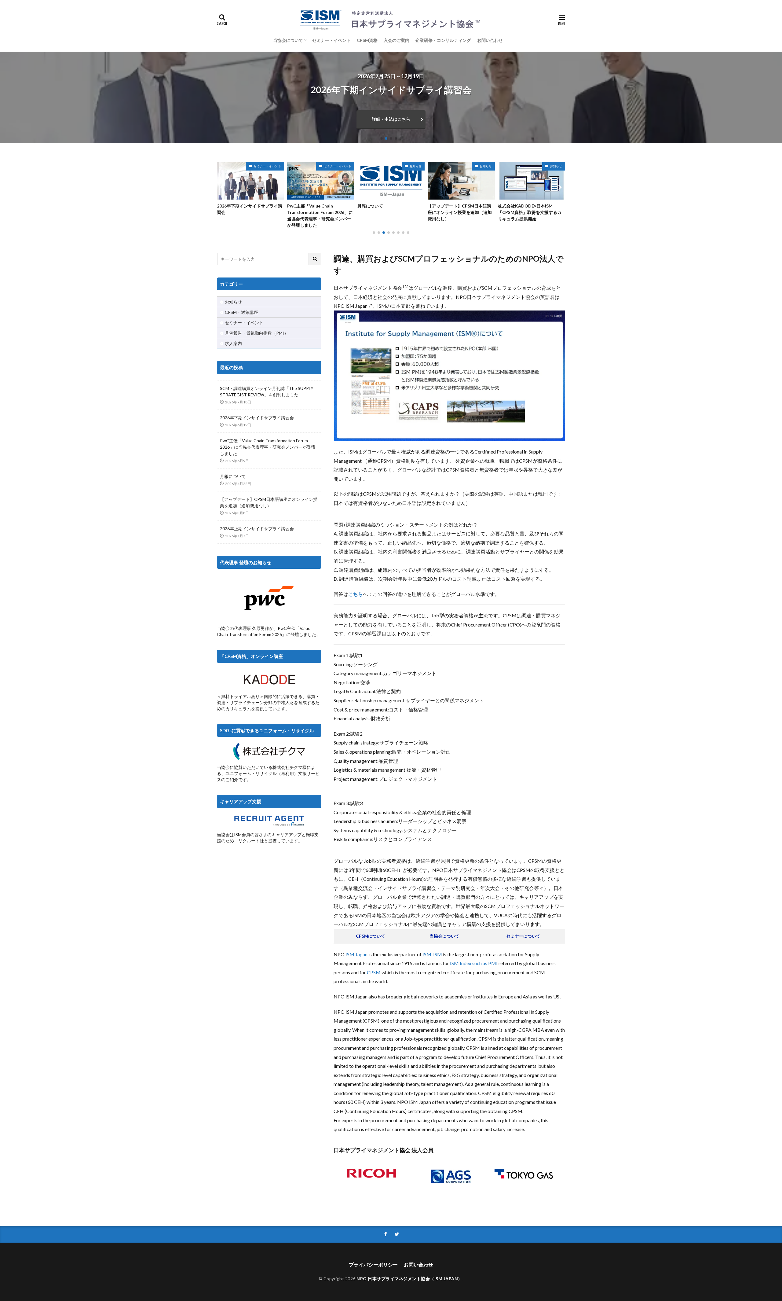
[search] (315, 259)
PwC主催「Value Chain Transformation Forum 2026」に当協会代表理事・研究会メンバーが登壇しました (250, 215)
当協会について (288, 40)
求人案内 (233, 343)
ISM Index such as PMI (474, 963)
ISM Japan (356, 954)
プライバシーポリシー (373, 1264)
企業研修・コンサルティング (443, 40)
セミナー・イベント (331, 40)
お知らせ (345, 166)
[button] (6, 97)
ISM (426, 954)
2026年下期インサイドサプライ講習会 (257, 417)
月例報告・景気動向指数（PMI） (256, 333)
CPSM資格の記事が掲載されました (529, 209)
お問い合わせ (490, 40)
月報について (300, 205)
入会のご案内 (396, 40)
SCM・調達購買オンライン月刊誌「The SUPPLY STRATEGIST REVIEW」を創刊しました (266, 391)
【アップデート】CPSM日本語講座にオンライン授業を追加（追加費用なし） (389, 212)
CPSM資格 (367, 40)
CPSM (374, 972)
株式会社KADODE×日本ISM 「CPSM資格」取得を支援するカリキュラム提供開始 (459, 212)
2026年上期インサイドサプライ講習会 (257, 528)
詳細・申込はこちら (391, 119)
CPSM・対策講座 (241, 312)
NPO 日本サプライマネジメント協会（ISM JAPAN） (409, 1278)
